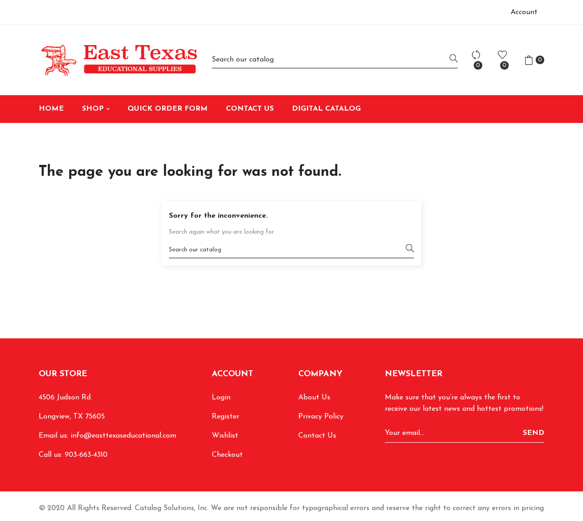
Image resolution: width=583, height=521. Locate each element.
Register (225, 416)
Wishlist (225, 435)
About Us (314, 397)
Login (221, 397)
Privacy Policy (320, 416)
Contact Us (317, 435)
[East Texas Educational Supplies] (118, 60)
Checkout (227, 455)
